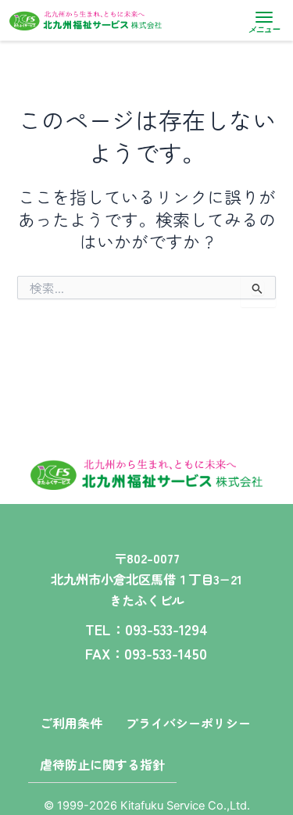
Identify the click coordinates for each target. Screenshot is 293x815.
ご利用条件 (71, 722)
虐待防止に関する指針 (102, 764)
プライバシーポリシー (188, 722)
